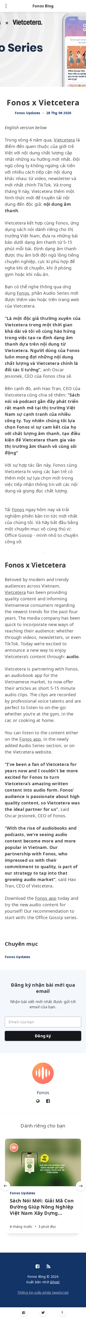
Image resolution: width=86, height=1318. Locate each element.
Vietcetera (64, 140)
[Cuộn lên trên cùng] (62, 1312)
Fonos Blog (43, 6)
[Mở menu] (6, 6)
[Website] (38, 1101)
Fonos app (30, 739)
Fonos (23, 293)
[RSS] (48, 1266)
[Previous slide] (5, 1186)
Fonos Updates (27, 113)
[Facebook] (23, 1312)
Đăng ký (43, 1036)
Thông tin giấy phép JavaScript (43, 1292)
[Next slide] (81, 1186)
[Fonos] (43, 1073)
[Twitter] (43, 1312)
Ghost (55, 1282)
